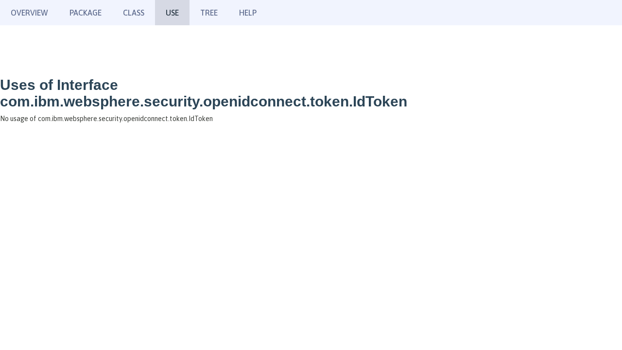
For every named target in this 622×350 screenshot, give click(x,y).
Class (133, 12)
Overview (29, 12)
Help (248, 12)
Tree (209, 12)
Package (85, 12)
